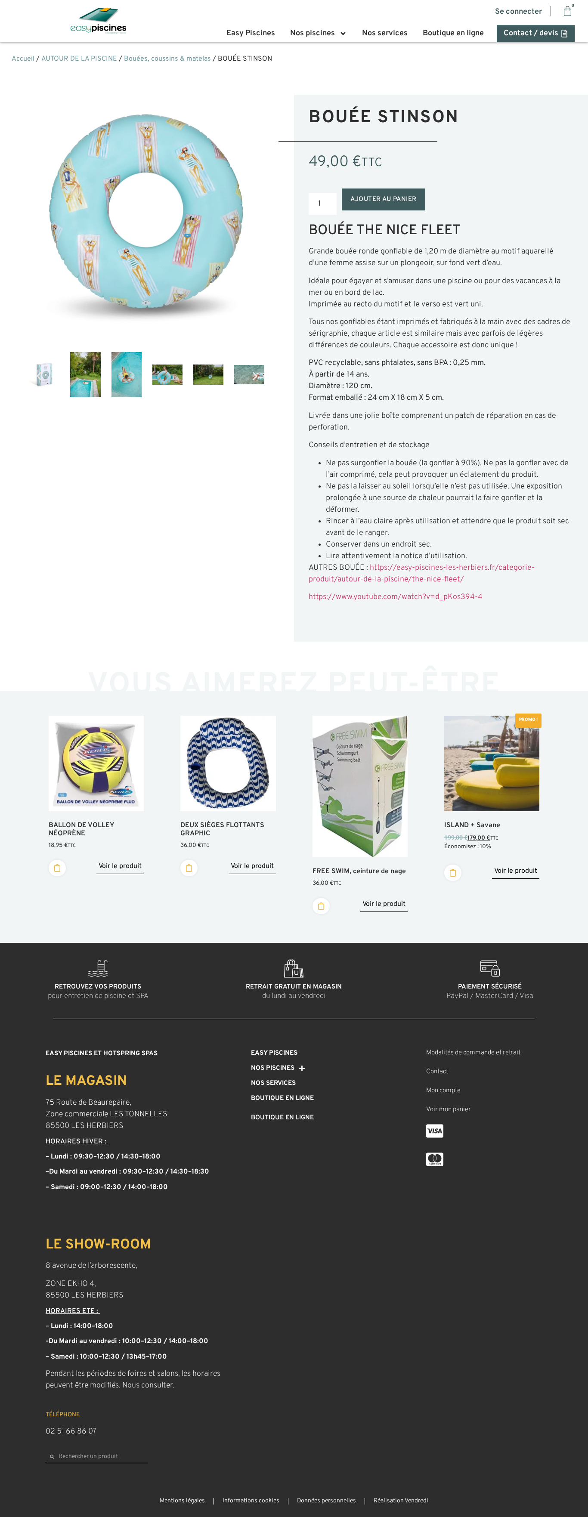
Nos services (385, 33)
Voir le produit (120, 866)
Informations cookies (251, 1501)
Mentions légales (182, 1501)
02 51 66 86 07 (71, 1432)
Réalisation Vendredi (401, 1501)
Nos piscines (312, 33)
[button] (39, 376)
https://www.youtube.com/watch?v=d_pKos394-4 (396, 597)
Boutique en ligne (453, 33)
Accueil (23, 59)
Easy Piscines (250, 33)
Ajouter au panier (383, 199)
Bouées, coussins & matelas (167, 59)
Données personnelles (326, 1501)
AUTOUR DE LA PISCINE (79, 59)
